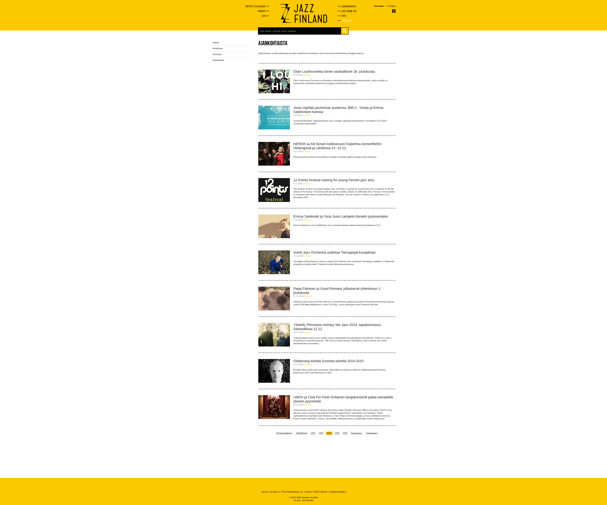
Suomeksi (379, 6)
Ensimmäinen (284, 433)
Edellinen (302, 433)
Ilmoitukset (218, 48)
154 (337, 433)
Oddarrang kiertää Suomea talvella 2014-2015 (328, 361)
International (218, 60)
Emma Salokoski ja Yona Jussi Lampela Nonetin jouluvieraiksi (340, 216)
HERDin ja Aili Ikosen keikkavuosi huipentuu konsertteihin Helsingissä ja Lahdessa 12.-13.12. (337, 146)
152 (321, 433)
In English (391, 6)
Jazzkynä (217, 54)
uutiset (307, 75)
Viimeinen (372, 433)
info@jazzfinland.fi (337, 492)
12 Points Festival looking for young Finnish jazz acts (333, 180)
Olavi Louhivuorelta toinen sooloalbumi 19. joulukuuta (334, 71)
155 (345, 433)
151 (313, 433)
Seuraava (356, 433)
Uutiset (216, 42)
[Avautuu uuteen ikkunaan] (394, 11)
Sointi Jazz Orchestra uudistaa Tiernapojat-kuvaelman (334, 252)
